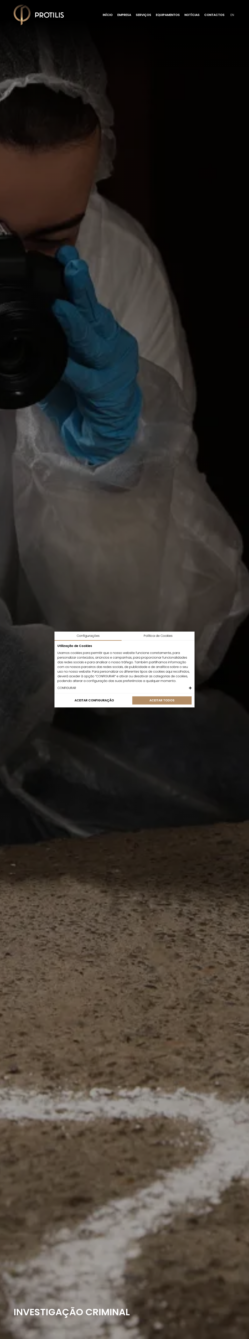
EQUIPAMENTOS (168, 15)
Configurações (88, 636)
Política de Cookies (158, 636)
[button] (124, 688)
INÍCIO (108, 15)
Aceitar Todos (161, 700)
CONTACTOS (214, 15)
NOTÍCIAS (192, 15)
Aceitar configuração (94, 700)
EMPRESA (124, 15)
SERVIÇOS (143, 15)
